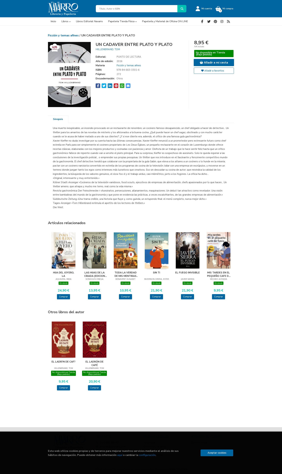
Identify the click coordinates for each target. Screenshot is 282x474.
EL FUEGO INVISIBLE (187, 272)
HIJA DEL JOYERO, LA (63, 274)
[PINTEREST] (215, 21)
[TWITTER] (209, 21)
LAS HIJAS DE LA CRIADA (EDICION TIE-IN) (94, 274)
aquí (119, 455)
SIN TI (156, 272)
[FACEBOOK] (202, 21)
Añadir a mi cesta (215, 62)
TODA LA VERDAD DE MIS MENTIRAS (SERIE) (126, 274)
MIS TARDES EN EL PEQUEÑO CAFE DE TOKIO (218, 274)
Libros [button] (65, 21)
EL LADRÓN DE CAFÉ (94, 363)
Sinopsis (58, 119)
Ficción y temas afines (63, 35)
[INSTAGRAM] (222, 21)
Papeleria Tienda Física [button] (121, 21)
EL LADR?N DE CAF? (63, 361)
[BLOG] (228, 21)
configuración (147, 455)
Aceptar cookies (217, 452)
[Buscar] (181, 8)
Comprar (63, 296)
